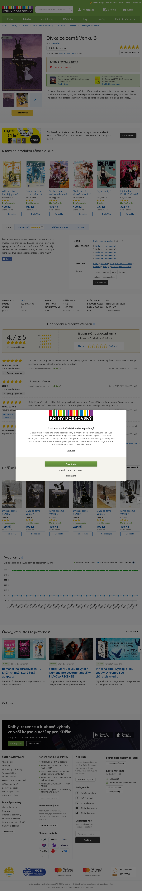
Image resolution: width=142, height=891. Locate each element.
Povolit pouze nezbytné (71, 470)
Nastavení (71, 476)
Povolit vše (71, 464)
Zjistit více (71, 450)
